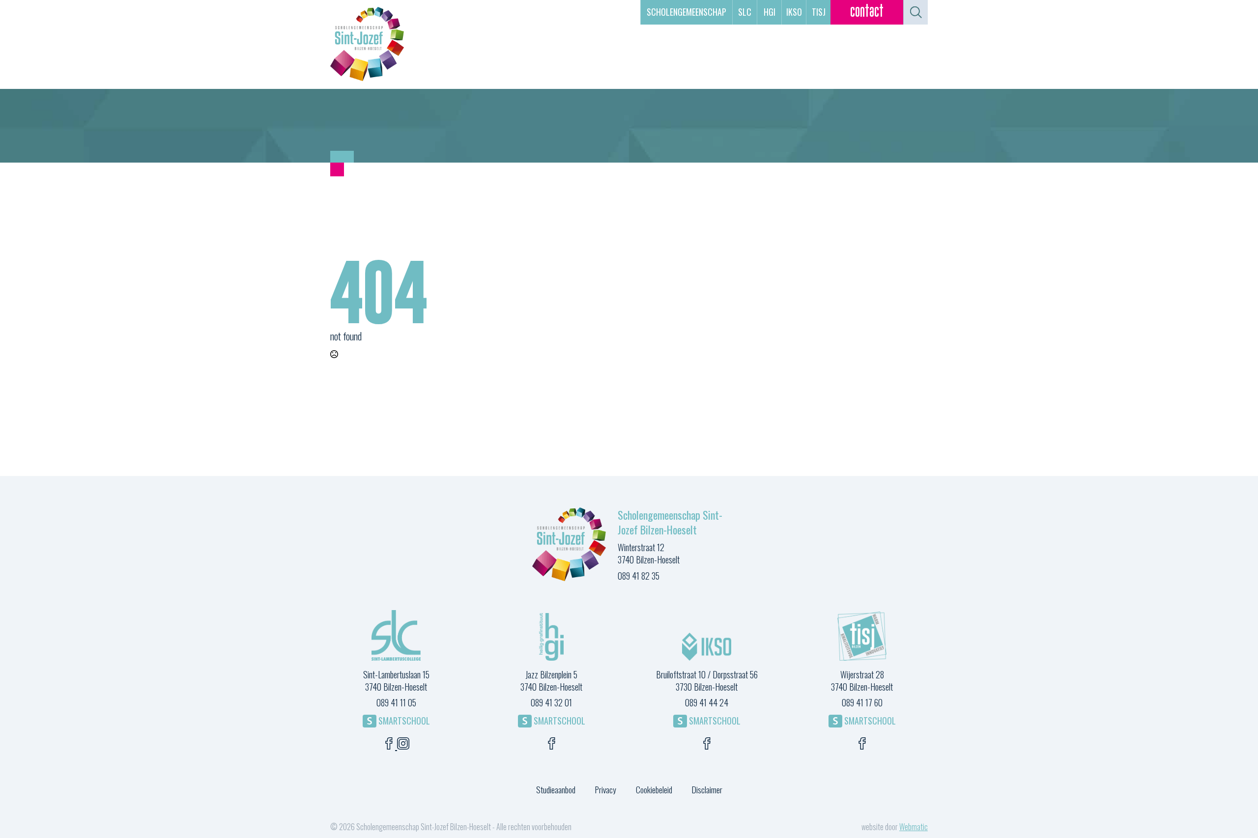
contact (867, 12)
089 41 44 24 (706, 702)
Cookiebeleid (654, 789)
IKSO (794, 11)
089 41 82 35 (638, 575)
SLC (744, 11)
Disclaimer (707, 789)
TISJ (819, 11)
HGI (769, 11)
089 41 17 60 (862, 702)
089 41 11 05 (396, 702)
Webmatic (913, 827)
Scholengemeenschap (686, 11)
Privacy (605, 789)
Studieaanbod (555, 789)
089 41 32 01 (551, 702)
